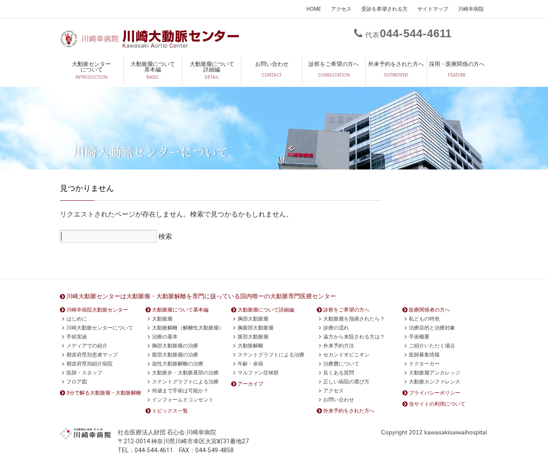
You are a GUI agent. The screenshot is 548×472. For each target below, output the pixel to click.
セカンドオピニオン (346, 355)
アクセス (341, 9)
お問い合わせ (272, 69)
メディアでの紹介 (86, 346)
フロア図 (76, 382)
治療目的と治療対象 (432, 328)
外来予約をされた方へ (396, 69)
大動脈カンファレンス (434, 382)
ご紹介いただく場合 (432, 346)
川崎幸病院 (471, 9)
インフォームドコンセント (183, 400)
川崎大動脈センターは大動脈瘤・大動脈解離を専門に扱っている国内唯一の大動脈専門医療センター (201, 296)
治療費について (341, 364)
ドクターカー (424, 364)
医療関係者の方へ (429, 310)
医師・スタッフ (84, 373)
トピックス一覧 (170, 411)
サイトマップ (432, 9)
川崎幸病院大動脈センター (97, 310)
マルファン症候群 (258, 373)
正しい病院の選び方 (346, 382)
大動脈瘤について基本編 (153, 70)
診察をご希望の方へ (334, 69)
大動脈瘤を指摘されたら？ (354, 319)
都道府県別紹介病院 (89, 364)
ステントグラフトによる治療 (185, 382)
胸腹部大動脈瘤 (256, 328)
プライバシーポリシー (434, 393)
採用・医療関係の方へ (457, 69)
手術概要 (419, 337)
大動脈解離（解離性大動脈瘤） (188, 328)
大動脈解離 (250, 346)
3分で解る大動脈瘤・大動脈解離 (103, 393)
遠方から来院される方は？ (354, 337)
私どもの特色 (424, 319)
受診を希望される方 (384, 9)
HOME (314, 9)
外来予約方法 (338, 346)
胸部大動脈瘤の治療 (175, 346)
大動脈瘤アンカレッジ (434, 373)
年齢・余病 (250, 364)
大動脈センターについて (91, 70)
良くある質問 (338, 373)
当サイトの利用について (437, 404)
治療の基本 (165, 337)
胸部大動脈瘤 (253, 319)
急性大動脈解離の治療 (177, 364)
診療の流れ (336, 328)
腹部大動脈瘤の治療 (175, 355)
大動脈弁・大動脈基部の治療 (185, 373)
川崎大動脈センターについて (99, 328)
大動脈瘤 (162, 319)
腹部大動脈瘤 (253, 337)
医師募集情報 (424, 355)
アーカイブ (250, 384)
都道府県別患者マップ (92, 355)
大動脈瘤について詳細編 (212, 70)
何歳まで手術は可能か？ (180, 391)
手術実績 (76, 337)
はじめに (76, 319)
